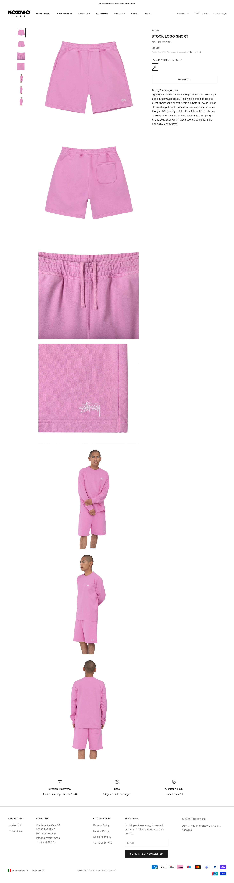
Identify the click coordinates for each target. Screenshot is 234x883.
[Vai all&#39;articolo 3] (21, 55)
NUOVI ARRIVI (42, 13)
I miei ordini (14, 825)
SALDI (147, 13)
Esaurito (184, 79)
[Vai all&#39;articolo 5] (21, 78)
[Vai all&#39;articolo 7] (21, 101)
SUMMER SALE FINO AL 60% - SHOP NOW (117, 3)
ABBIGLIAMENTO (64, 13)
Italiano (181, 13)
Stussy (155, 30)
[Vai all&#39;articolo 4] (21, 67)
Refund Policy (101, 831)
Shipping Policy (102, 836)
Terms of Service (102, 842)
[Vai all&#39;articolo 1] (21, 32)
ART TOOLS (119, 13)
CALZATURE (84, 13)
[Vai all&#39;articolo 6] (21, 89)
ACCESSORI (102, 13)
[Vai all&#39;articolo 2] (21, 44)
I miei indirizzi (15, 831)
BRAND (134, 13)
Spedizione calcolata (177, 52)
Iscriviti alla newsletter (146, 853)
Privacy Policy (101, 825)
